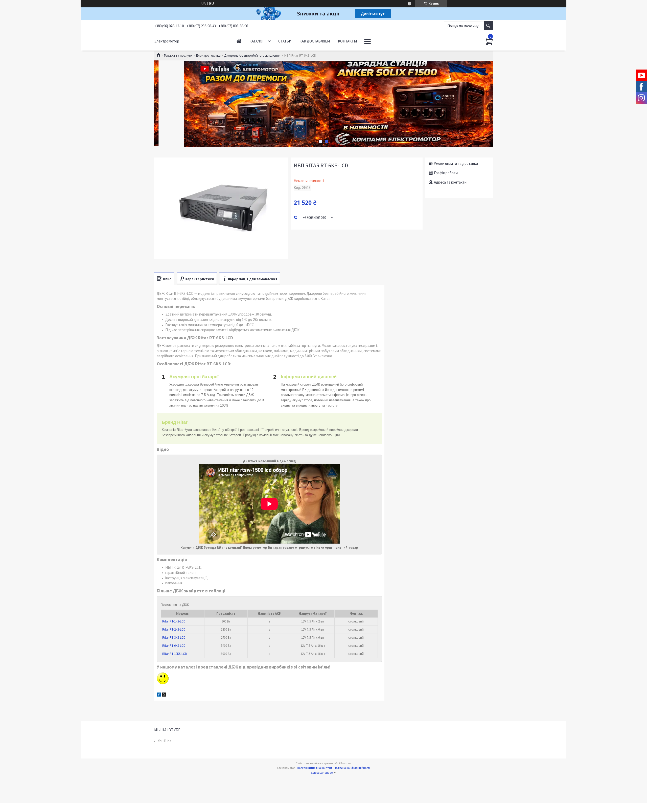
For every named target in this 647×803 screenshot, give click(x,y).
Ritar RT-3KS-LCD (174, 637)
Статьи (284, 41)
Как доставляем (314, 41)
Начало (239, 41)
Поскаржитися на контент (314, 768)
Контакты (347, 41)
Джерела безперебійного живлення (252, 55)
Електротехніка (208, 55)
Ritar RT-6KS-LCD (174, 645)
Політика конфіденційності (352, 768)
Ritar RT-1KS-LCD (174, 621)
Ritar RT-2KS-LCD (174, 629)
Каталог (256, 41)
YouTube (165, 741)
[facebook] (159, 695)
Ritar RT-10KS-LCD (174, 654)
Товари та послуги (178, 55)
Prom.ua (346, 763)
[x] (164, 695)
